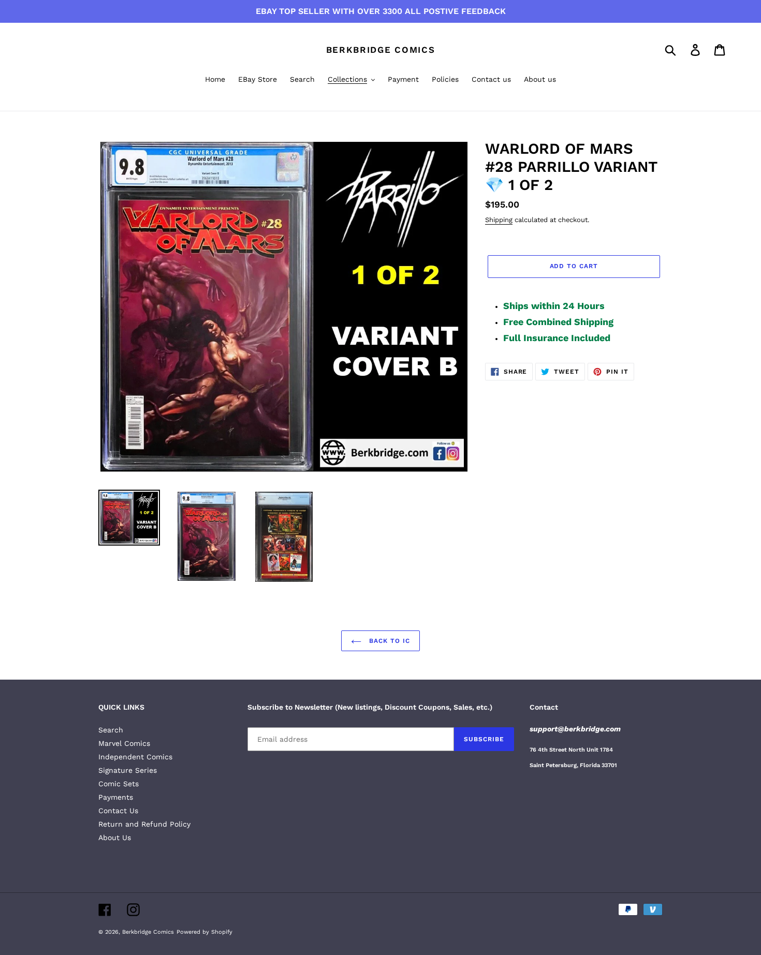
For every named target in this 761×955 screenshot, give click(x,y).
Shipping (499, 220)
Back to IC (388, 640)
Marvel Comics (124, 743)
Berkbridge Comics (380, 50)
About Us (114, 837)
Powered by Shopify (204, 932)
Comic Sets (118, 784)
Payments (115, 797)
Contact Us (118, 810)
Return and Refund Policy (144, 824)
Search (110, 730)
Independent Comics (135, 757)
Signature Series (127, 770)
